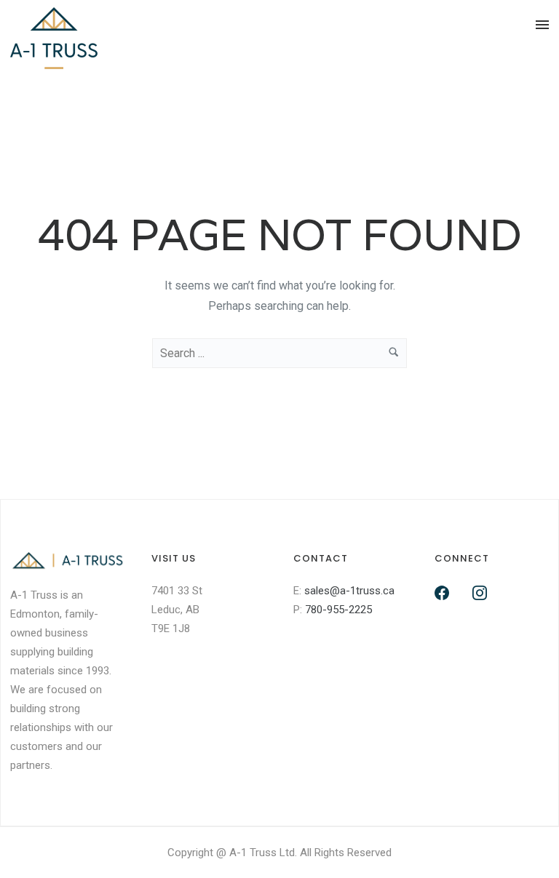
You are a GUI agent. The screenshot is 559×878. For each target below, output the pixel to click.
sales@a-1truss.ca (349, 590)
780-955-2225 (338, 609)
